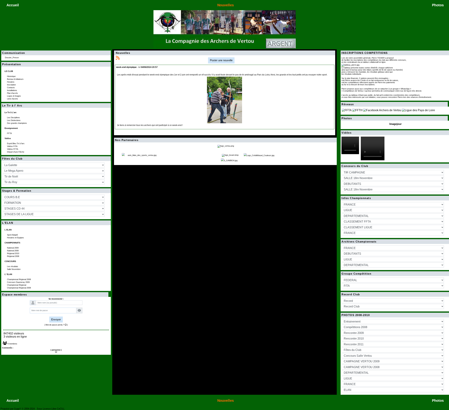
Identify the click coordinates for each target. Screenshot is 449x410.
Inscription (11, 85)
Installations (12, 90)
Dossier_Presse (12, 57)
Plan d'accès (12, 93)
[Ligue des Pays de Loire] (418, 110)
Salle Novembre (14, 269)
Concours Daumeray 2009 (18, 282)
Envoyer (56, 319)
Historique (11, 76)
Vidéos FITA (12, 146)
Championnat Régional (17, 285)
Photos (393, 118)
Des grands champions (17, 123)
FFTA (9, 133)
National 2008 (13, 251)
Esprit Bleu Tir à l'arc (16, 143)
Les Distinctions (14, 120)
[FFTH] (357, 110)
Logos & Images (14, 96)
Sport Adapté (12, 235)
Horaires (11, 82)
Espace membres (54, 294)
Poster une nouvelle (221, 60)
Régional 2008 (13, 256)
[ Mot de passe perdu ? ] (56, 325)
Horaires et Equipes (15, 238)
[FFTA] (347, 110)
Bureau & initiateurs (15, 79)
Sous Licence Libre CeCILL (51, 408)
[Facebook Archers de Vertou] (382, 110)
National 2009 (13, 248)
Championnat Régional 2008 (19, 279)
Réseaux (393, 104)
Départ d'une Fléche (16, 152)
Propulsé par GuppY (11, 408)
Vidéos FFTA (13, 149)
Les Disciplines (13, 117)
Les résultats (13, 266)
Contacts (11, 87)
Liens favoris (12, 99)
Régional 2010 (13, 253)
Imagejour (395, 123)
